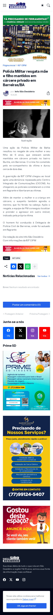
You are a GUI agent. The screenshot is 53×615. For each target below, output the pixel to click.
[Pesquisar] (48, 5)
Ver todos (42, 276)
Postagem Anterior (14, 314)
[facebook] (4, 579)
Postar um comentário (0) (26, 304)
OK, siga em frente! (26, 605)
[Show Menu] (4, 5)
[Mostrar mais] (35, 266)
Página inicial (9, 65)
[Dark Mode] (42, 5)
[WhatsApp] (28, 266)
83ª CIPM (22, 65)
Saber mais (28, 599)
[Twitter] (21, 266)
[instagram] (23, 579)
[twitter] (10, 579)
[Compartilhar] (47, 93)
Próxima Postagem (39, 314)
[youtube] (17, 579)
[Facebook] (13, 266)
